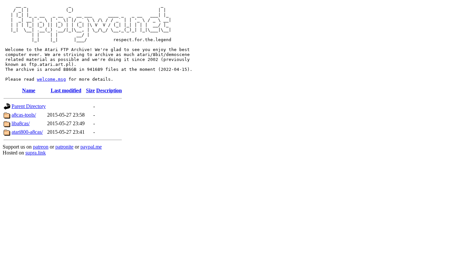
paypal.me (91, 147)
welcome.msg (51, 79)
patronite (64, 147)
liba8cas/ (21, 123)
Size (90, 90)
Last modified (66, 90)
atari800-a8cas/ (27, 132)
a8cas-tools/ (24, 115)
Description (109, 90)
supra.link (35, 152)
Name (28, 90)
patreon (40, 147)
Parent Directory (29, 106)
